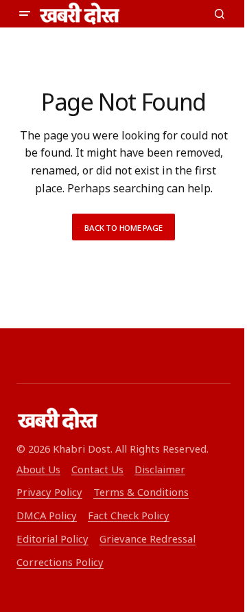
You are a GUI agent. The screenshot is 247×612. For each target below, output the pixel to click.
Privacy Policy (49, 492)
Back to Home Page (123, 228)
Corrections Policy (60, 562)
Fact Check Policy (128, 515)
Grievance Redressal (147, 538)
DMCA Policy (46, 515)
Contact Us (97, 469)
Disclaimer (159, 469)
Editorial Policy (52, 538)
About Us (38, 469)
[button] (24, 13)
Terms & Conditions (141, 492)
